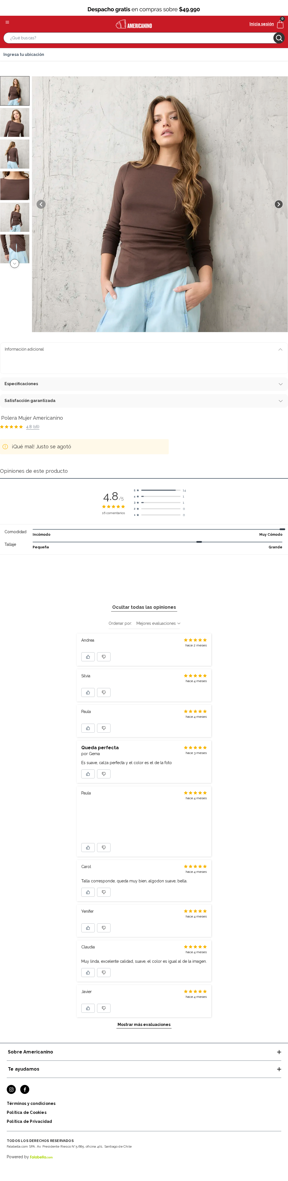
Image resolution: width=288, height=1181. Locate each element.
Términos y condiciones (31, 1103)
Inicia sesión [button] (261, 24)
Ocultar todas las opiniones (144, 607)
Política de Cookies (26, 1112)
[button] (144, 39)
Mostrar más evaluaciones (144, 1024)
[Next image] (278, 204)
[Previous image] (41, 204)
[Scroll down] (14, 263)
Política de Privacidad (29, 1121)
